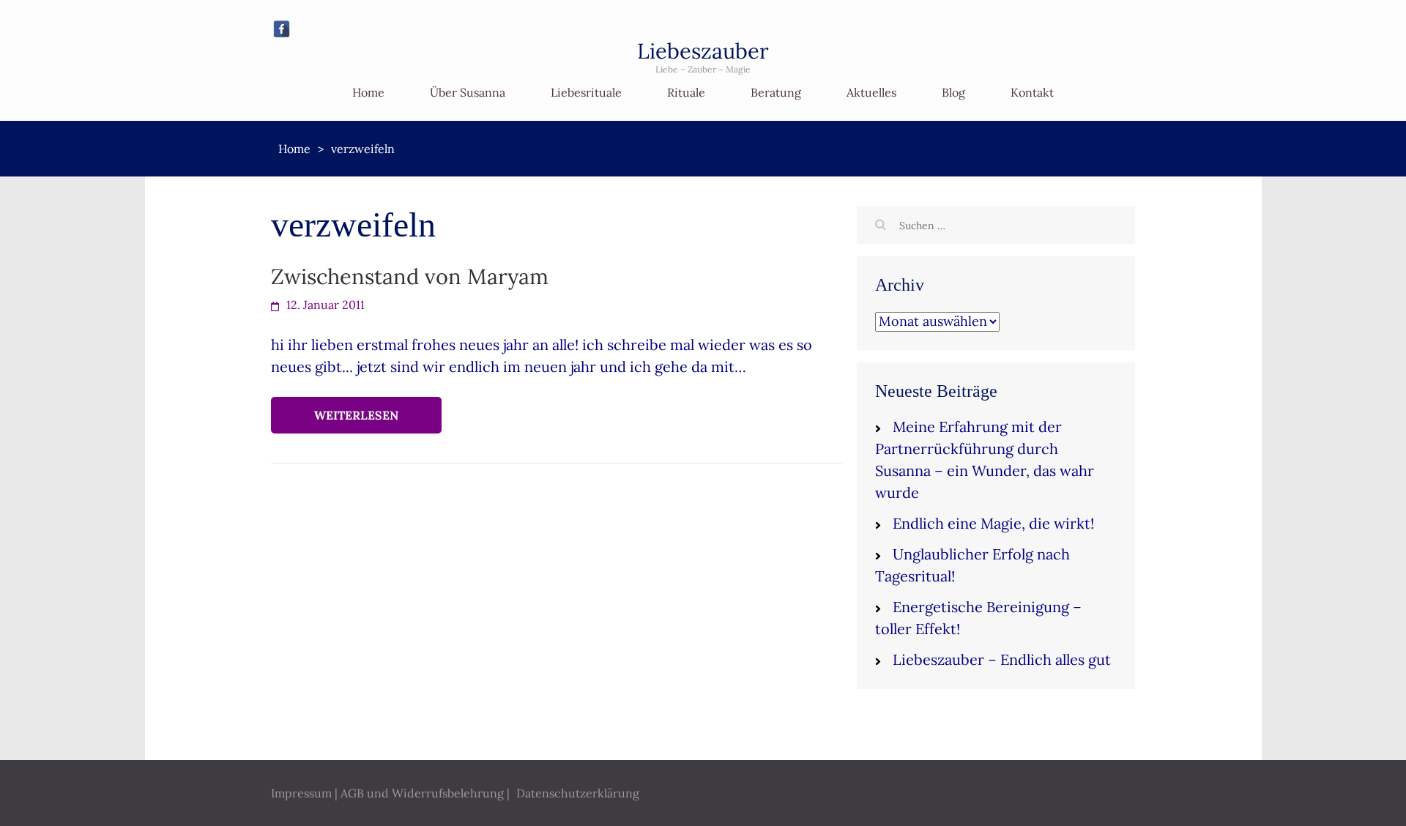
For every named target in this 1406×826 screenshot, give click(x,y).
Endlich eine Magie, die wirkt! (993, 523)
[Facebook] (281, 29)
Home (368, 92)
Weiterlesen (356, 415)
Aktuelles (871, 92)
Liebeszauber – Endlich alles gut (1002, 659)
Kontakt (1032, 92)
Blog (953, 92)
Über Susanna (467, 92)
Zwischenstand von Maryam (409, 276)
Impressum (301, 793)
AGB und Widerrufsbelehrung (422, 793)
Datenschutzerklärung (577, 793)
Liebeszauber (703, 50)
